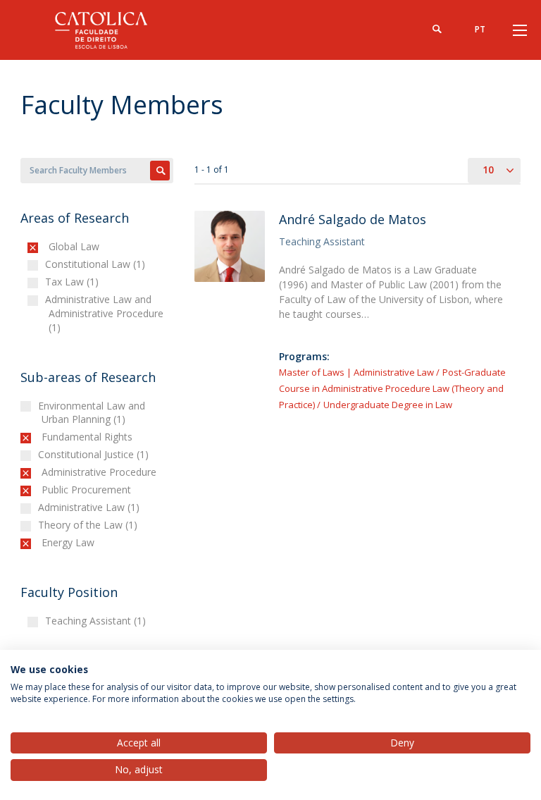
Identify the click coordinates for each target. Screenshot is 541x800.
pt (480, 29)
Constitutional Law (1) (97, 264)
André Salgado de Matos (352, 219)
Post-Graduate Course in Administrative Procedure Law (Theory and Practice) (392, 388)
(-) (52, 246)
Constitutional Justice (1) (95, 454)
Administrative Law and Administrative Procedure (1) (106, 313)
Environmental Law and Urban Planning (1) (93, 412)
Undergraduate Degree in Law (387, 404)
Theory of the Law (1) (89, 524)
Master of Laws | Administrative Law (356, 372)
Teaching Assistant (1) (97, 620)
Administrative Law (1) (90, 507)
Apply (160, 170)
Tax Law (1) (74, 281)
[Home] (108, 30)
